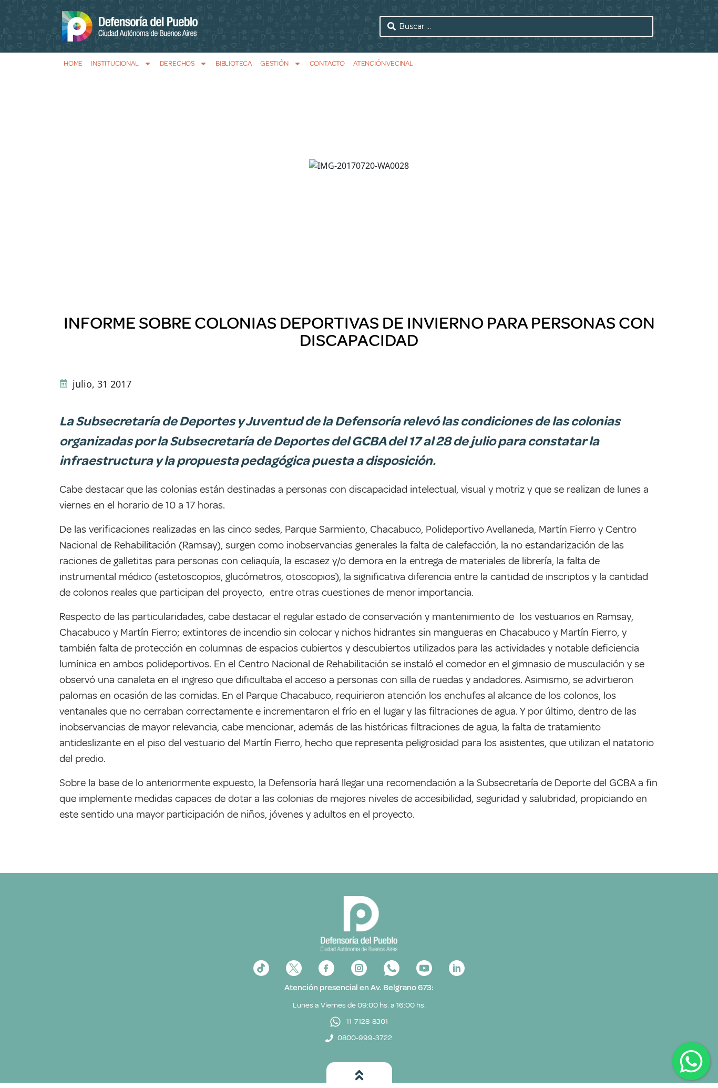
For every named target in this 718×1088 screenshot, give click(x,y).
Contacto (327, 63)
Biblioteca (234, 63)
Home (73, 63)
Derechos (177, 63)
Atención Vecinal (383, 63)
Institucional (114, 63)
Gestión (274, 63)
